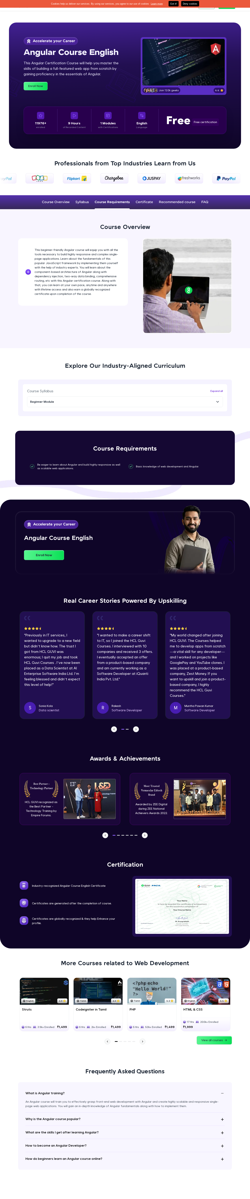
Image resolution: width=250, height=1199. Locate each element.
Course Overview (56, 202)
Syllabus (82, 202)
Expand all (216, 391)
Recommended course (177, 202)
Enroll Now (35, 86)
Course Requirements (112, 202)
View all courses (212, 1040)
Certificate (144, 202)
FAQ (204, 202)
